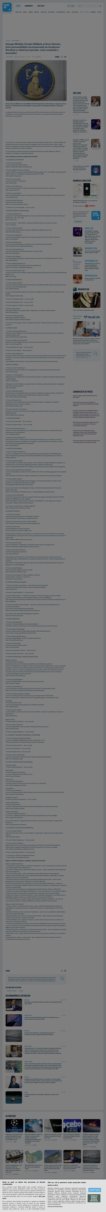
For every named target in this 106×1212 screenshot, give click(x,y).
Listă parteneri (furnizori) (55, 1206)
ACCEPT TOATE (95, 1190)
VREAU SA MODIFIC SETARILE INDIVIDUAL (94, 1198)
